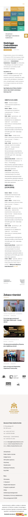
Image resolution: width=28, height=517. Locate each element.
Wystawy (6, 462)
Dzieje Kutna (7, 457)
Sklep (5, 490)
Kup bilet (6, 470)
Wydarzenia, (13, 339)
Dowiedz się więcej (9, 514)
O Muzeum (7, 482)
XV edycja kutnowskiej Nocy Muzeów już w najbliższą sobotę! (14, 345)
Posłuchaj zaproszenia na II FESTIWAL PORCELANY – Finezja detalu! (13, 320)
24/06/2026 (13, 315)
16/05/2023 (10, 341)
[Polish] (23, 514)
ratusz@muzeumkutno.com (15, 442)
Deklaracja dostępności (10, 493)
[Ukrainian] (25, 514)
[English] (18, 514)
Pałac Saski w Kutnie (9, 454)
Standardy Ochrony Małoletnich (13, 495)
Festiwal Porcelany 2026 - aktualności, (13, 313)
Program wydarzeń (9, 487)
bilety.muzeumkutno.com (14, 446)
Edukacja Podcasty (9, 468)
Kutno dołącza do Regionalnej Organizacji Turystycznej (12, 367)
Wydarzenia (7, 465)
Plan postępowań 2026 (10, 498)
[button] (26, 36)
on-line (16, 266)
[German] (20, 514)
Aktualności (8, 49)
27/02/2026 (13, 363)
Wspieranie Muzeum (9, 485)
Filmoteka (6, 479)
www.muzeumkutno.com (15, 444)
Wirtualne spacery (9, 460)
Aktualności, (7, 339)
